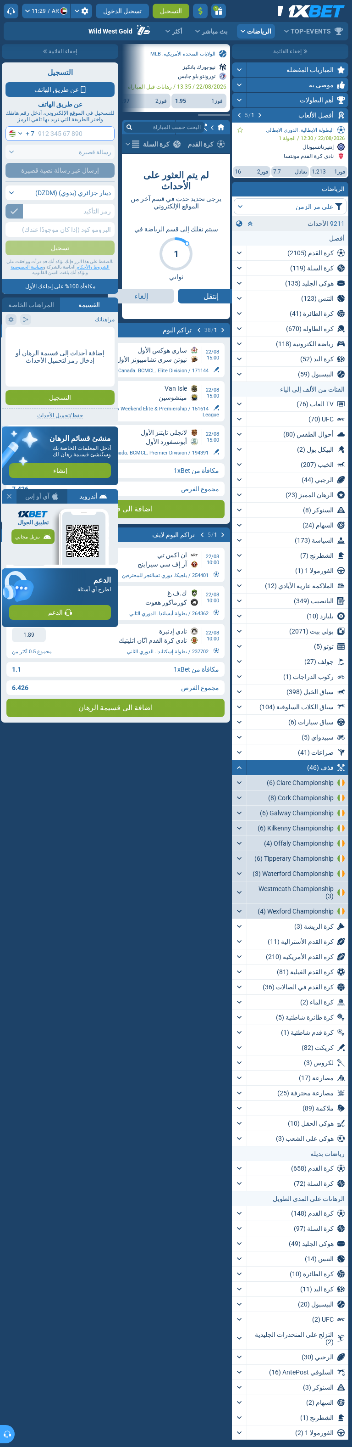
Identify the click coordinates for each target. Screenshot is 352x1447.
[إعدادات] (81, 11)
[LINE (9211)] (220, 127)
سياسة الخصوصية (27, 266)
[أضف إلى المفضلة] (240, 130)
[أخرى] (132, 144)
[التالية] (239, 115)
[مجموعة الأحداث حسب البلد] (239, 223)
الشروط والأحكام (93, 266)
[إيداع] (200, 11)
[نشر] (239, 69)
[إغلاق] (9, 496)
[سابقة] (260, 115)
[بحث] (129, 127)
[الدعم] (11, 11)
